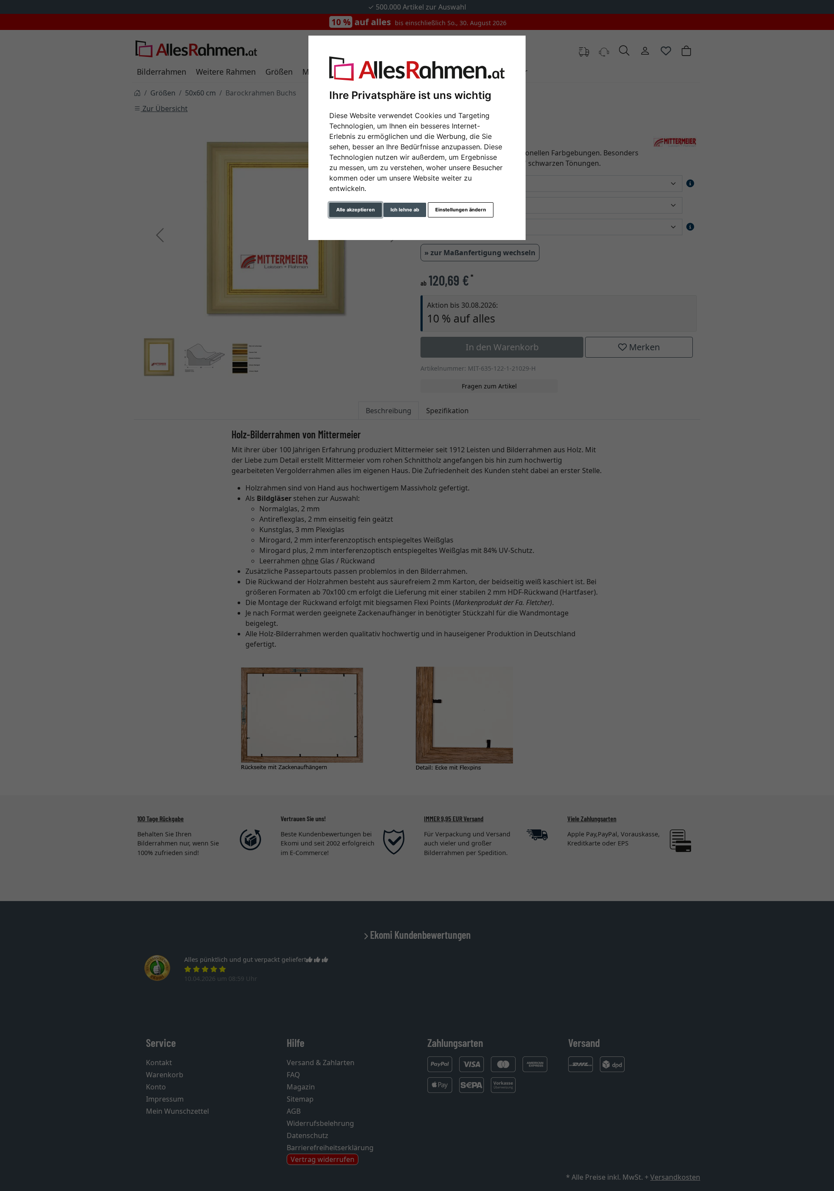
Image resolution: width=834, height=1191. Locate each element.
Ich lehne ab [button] (405, 210)
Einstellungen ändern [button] (460, 210)
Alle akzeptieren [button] (355, 210)
